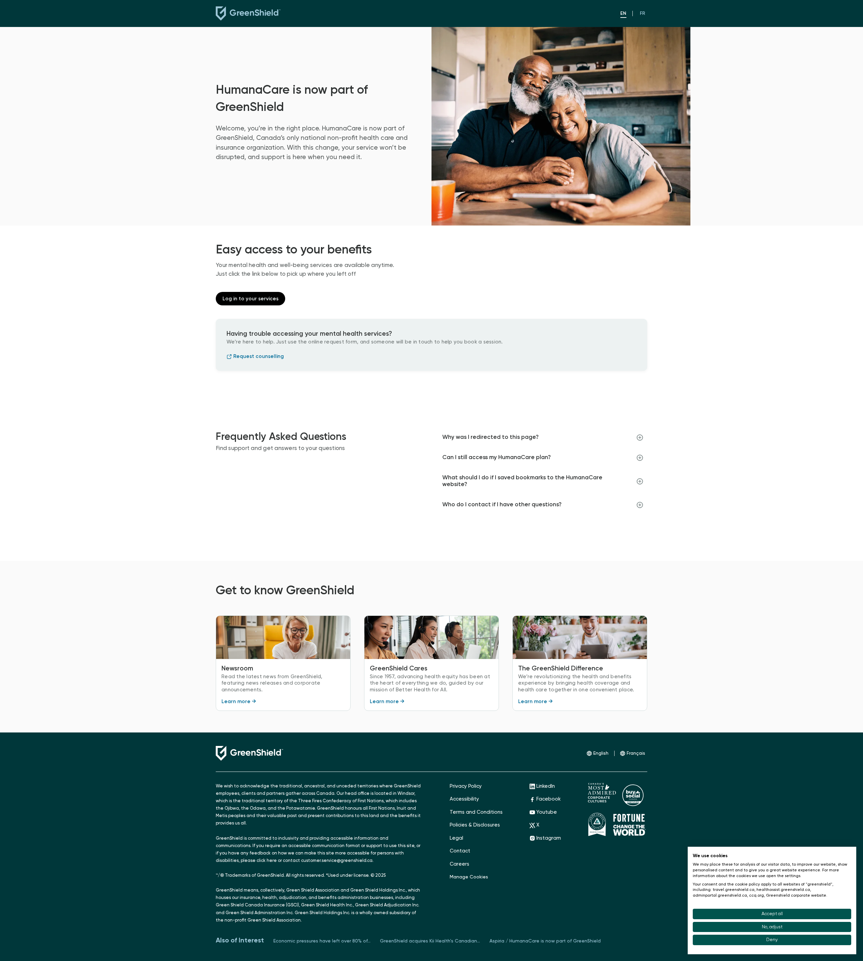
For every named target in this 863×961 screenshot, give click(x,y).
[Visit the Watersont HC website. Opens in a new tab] (602, 793)
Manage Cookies (469, 877)
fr (642, 13)
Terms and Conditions (476, 812)
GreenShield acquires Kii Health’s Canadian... (430, 941)
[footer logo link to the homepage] (249, 753)
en (623, 13)
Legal (456, 838)
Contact (460, 850)
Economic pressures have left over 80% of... (321, 941)
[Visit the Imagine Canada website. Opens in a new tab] (597, 824)
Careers (459, 864)
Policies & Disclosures (475, 825)
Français (636, 753)
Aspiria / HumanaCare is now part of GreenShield (545, 941)
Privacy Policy (466, 786)
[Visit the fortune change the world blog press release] (629, 824)
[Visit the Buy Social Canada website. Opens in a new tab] (633, 795)
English (600, 753)
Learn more (238, 701)
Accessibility (464, 799)
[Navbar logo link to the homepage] (237, 13)
